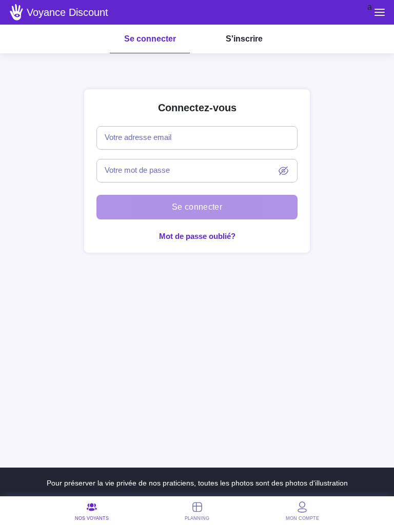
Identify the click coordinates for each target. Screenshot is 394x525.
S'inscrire (244, 38)
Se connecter (150, 38)
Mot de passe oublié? (197, 236)
